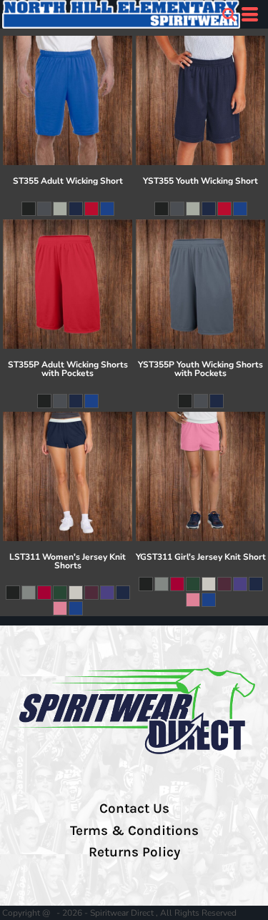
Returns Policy (134, 852)
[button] (229, 14)
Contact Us (134, 808)
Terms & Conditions (134, 831)
